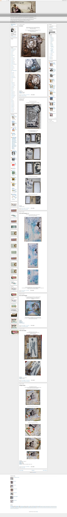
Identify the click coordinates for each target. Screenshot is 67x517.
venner (29, 506)
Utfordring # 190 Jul (16, 159)
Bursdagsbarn (15, 500)
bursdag (22, 95)
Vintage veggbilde (16, 496)
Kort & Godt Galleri (52, 107)
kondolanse (12, 76)
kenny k (50, 506)
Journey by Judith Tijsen (54, 75)
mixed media (22, 291)
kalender (12, 73)
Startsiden (33, 470)
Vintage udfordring (13, 188)
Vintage (20, 91)
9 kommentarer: (28, 466)
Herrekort (21, 25)
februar (52, 55)
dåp (11, 65)
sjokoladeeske (13, 95)
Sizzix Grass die (15, 184)
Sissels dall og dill (17, 3)
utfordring (12, 105)
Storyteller (13, 182)
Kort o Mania (13, 157)
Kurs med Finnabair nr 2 (24, 213)
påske (12, 90)
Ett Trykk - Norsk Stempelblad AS (14, 137)
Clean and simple (22, 330)
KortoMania (20, 463)
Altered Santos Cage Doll (54, 80)
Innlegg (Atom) (34, 472)
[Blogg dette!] (31, 208)
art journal (12, 50)
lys (11, 81)
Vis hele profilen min (13, 36)
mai (51, 53)
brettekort (22, 209)
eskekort (12, 66)
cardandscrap (14, 168)
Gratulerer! (15, 481)
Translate (52, 27)
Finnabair (51, 73)
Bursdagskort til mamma (16, 477)
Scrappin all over (21, 461)
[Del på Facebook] (33, 94)
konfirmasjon (26, 209)
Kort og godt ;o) (52, 96)
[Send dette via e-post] (31, 94)
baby (11, 52)
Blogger (37, 511)
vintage (25, 95)
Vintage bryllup (22, 385)
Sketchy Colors (21, 321)
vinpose (12, 110)
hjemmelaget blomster (14, 70)
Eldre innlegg (45, 470)
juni (51, 43)
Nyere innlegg (21, 470)
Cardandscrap (20, 92)
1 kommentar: (27, 290)
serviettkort (12, 92)
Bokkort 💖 (54, 97)
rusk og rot (12, 91)
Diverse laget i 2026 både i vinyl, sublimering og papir (54, 70)
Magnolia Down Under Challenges (14, 194)
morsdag (12, 86)
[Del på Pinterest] (34, 94)
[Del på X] (32, 94)
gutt (24, 209)
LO (21, 326)
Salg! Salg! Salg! (15, 164)
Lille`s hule (51, 68)
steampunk (27, 326)
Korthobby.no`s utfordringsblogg (14, 151)
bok (11, 56)
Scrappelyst (20, 206)
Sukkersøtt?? (15, 492)
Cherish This (20, 464)
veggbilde (12, 106)
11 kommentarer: (28, 94)
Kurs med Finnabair (23, 295)
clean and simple (23, 381)
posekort (12, 87)
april (51, 54)
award (12, 51)
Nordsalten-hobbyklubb (13, 133)
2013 (50, 56)
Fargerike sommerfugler (54, 64)
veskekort (12, 109)
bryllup (22, 467)
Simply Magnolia (14, 127)
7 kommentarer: (28, 325)
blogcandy (12, 55)
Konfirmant (21, 99)
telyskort (12, 101)
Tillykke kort (54, 113)
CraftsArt (51, 84)
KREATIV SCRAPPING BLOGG (13, 122)
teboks (12, 100)
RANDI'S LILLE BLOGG (52, 91)
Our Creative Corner (13, 170)
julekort (12, 72)
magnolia (12, 82)
